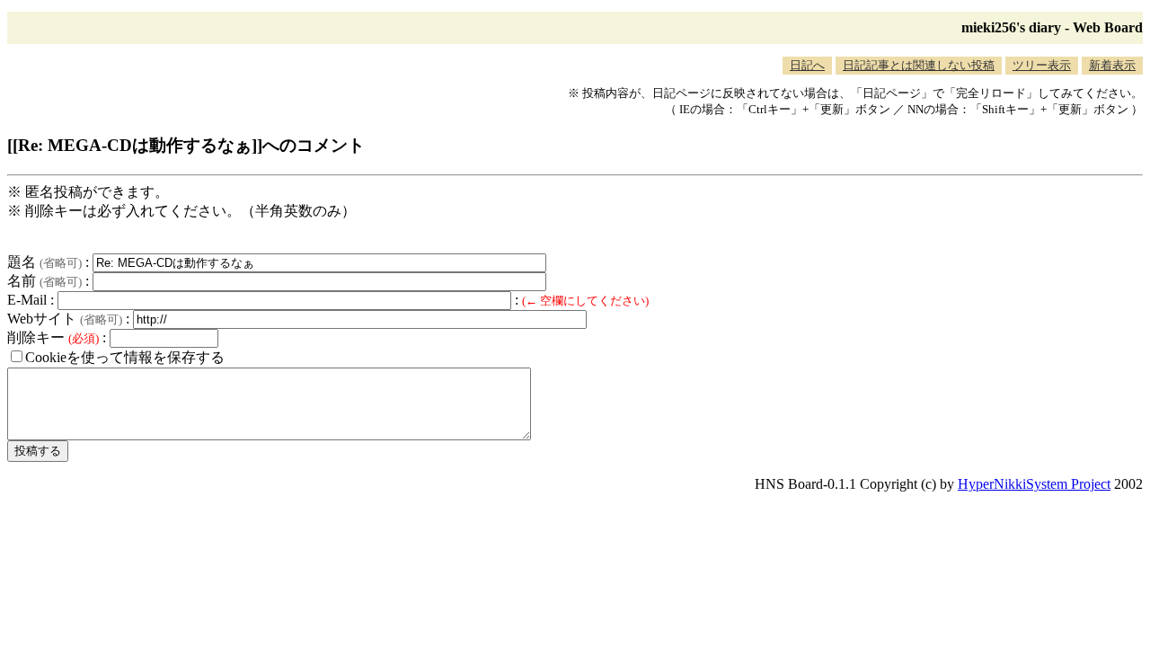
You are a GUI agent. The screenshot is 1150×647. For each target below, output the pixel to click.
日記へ (807, 65)
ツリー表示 (1042, 65)
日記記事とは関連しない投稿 (919, 65)
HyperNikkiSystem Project (1034, 484)
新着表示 (1112, 65)
